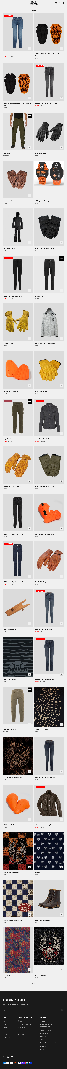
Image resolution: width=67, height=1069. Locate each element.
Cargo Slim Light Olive (9, 729)
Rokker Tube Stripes (9, 679)
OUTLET (5, 1040)
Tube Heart (38, 872)
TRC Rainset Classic (9, 248)
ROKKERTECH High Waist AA (43, 629)
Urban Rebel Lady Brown (42, 920)
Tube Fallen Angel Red (41, 975)
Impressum (43, 1049)
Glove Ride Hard (8, 343)
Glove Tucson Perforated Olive (44, 486)
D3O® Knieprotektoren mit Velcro (44, 534)
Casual (5, 1034)
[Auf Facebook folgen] (4, 1057)
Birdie (4, 54)
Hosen (4, 1024)
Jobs (19, 1031)
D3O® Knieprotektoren (10, 825)
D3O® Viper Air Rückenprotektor (44, 201)
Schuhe (5, 1031)
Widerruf (43, 1021)
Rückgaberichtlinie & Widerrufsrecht (46, 1025)
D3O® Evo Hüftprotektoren (11, 391)
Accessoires (6, 1037)
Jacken (5, 1027)
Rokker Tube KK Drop (41, 729)
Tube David (6, 975)
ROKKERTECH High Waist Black (12, 296)
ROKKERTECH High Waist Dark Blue (14, 582)
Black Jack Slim (39, 296)
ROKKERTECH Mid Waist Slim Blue (44, 777)
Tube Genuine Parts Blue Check (12, 920)
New (4, 1021)
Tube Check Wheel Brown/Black (12, 777)
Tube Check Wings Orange (11, 872)
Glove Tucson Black (40, 153)
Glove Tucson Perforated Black (44, 248)
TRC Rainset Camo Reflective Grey (45, 343)
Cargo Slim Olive (8, 439)
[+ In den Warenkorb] (29, 48)
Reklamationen (45, 1033)
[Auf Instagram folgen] (8, 1057)
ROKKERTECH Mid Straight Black (13, 534)
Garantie (43, 1036)
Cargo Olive (6, 153)
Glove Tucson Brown (9, 201)
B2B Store (21, 1034)
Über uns (20, 1021)
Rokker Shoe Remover (10, 629)
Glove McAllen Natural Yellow (12, 486)
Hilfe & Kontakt (45, 1046)
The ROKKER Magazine (24, 1024)
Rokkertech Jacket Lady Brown (44, 825)
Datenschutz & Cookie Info (48, 1043)
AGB (41, 1039)
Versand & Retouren (46, 1030)
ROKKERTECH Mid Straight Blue (44, 679)
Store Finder (21, 1027)
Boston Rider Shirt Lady (41, 439)
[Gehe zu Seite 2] (38, 983)
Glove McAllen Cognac (41, 582)
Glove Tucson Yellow (40, 391)
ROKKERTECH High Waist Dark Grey (45, 103)
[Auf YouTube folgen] (12, 1057)
